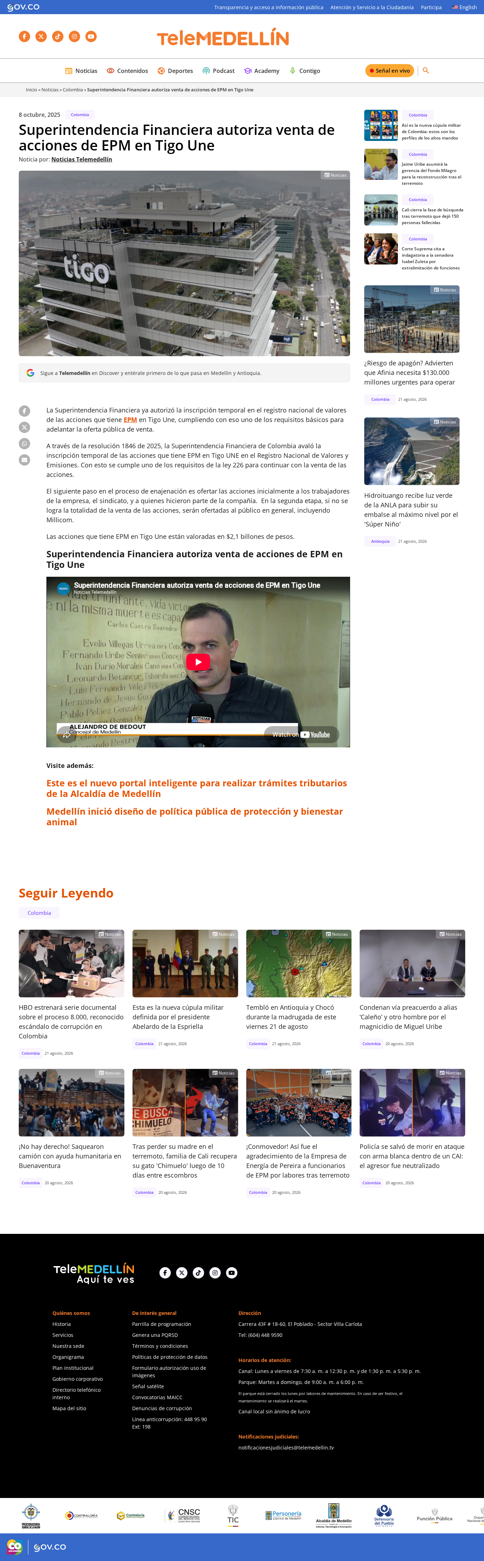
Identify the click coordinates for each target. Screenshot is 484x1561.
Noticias (80, 71)
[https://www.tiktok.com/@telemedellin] (198, 1272)
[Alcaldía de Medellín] (264, 1515)
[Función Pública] (364, 1515)
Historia (61, 1324)
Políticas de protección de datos (170, 1357)
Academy (261, 71)
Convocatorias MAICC (157, 1397)
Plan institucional (73, 1368)
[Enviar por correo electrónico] (24, 460)
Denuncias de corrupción (162, 1408)
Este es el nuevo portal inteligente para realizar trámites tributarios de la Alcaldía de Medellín (196, 788)
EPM (130, 419)
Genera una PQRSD (155, 1335)
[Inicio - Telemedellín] (223, 36)
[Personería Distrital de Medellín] (213, 1515)
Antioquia (380, 540)
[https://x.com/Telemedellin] (181, 1272)
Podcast (218, 71)
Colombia (73, 89)
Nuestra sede (68, 1346)
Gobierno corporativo (77, 1378)
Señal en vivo (393, 70)
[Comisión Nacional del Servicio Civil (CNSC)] (112, 1516)
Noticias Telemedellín (81, 159)
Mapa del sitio (69, 1408)
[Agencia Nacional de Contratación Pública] (465, 1516)
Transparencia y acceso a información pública (268, 7)
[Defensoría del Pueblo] (314, 1516)
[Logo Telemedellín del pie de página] (93, 1272)
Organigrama (68, 1357)
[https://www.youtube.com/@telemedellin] (231, 1272)
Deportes (175, 71)
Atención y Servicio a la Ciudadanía (372, 7)
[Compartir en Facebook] (24, 411)
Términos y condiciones (160, 1346)
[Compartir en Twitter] (24, 427)
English (468, 7)
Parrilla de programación (161, 1324)
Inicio (31, 89)
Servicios (62, 1335)
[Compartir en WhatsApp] (24, 443)
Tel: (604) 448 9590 (260, 1335)
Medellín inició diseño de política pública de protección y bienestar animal (194, 816)
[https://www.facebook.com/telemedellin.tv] (165, 1272)
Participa (431, 7)
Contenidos (127, 71)
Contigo (304, 71)
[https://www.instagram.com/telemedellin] (215, 1272)
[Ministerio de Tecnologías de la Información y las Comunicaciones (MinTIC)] (163, 1515)
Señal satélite (148, 1386)
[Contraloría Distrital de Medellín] (62, 1515)
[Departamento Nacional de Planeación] (415, 1516)
